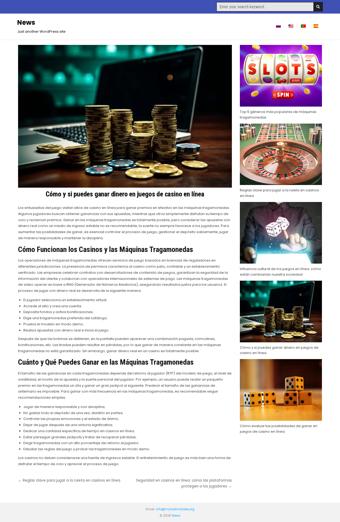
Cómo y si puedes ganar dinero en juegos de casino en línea (125, 194)
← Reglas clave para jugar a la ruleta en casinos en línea (69, 480)
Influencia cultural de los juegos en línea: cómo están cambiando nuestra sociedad (280, 271)
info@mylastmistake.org (175, 509)
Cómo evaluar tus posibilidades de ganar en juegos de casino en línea (278, 428)
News (26, 22)
